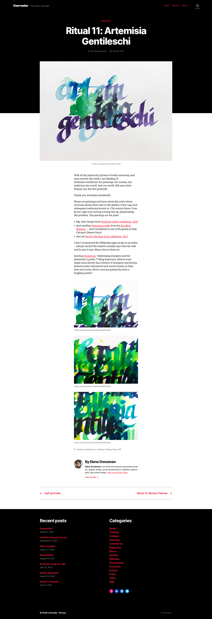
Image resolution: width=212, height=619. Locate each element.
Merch (112, 551)
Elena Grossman (99, 51)
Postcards (115, 566)
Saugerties (46, 528)
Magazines (115, 547)
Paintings (106, 21)
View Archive (91, 477)
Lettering (100, 449)
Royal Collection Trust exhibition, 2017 (106, 236)
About (184, 5)
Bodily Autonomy (49, 572)
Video (112, 578)
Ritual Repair (47, 555)
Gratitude (88, 449)
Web (111, 581)
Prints (112, 574)
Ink (94, 449)
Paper (114, 449)
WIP (119, 449)
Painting (108, 449)
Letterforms (116, 543)
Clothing (114, 532)
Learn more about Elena (117, 472)
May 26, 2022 (118, 51)
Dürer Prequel (47, 546)
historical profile (101, 225)
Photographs (116, 562)
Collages (114, 536)
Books (112, 528)
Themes (175, 5)
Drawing (80, 449)
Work (166, 5)
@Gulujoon (89, 256)
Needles (114, 555)
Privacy (62, 613)
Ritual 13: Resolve (49, 581)
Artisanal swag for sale (52, 564)
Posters (113, 570)
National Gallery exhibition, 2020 (119, 221)
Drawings (114, 540)
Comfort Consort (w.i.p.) (53, 537)
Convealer (20, 5)
